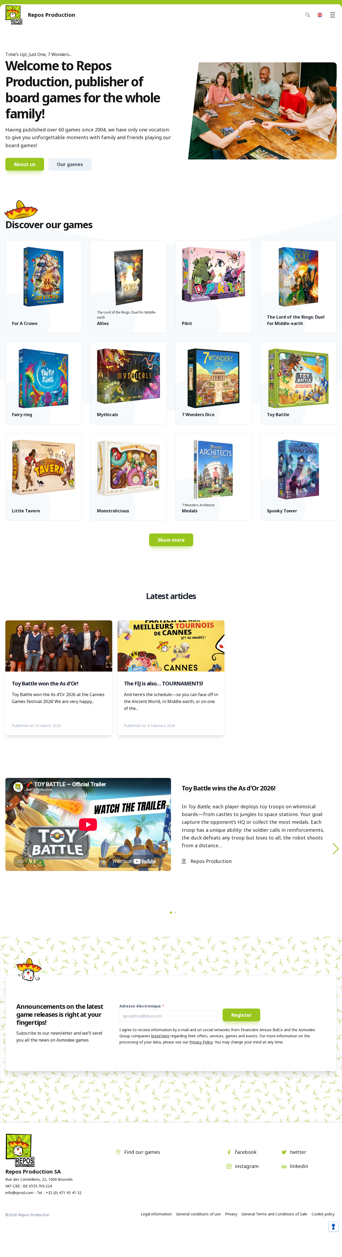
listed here (160, 1035)
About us (25, 164)
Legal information (156, 1213)
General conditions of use (198, 1213)
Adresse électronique (140, 1006)
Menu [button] (333, 15)
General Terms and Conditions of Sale (274, 1213)
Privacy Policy (201, 1042)
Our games (70, 164)
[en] (319, 15)
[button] (335, 849)
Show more (171, 540)
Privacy (231, 1213)
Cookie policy (323, 1213)
